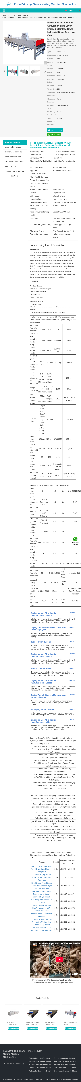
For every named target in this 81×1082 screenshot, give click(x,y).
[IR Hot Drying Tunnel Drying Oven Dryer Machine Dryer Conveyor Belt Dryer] (51, 1013)
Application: (51, 55)
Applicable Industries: (51, 94)
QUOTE (72, 613)
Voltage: (50, 68)
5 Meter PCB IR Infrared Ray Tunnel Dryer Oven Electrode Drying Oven (41, 869)
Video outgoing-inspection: (51, 121)
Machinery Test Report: (51, 113)
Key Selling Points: (51, 80)
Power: (49, 72)
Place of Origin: (50, 63)
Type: (49, 52)
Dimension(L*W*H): (52, 75)
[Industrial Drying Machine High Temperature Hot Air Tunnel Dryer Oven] (32, 1013)
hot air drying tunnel (18, 15)
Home (5, 15)
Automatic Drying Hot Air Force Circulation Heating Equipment (41, 877)
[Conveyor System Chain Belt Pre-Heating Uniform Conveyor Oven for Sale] (13, 1013)
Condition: (51, 58)
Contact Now (13, 1029)
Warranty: (50, 85)
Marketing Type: (51, 107)
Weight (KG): (52, 89)
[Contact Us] (76, 541)
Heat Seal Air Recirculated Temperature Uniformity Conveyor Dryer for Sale (41, 894)
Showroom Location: (51, 100)
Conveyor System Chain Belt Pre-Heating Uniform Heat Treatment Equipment (41, 922)
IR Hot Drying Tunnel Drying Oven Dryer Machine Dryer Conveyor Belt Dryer (41, 885)
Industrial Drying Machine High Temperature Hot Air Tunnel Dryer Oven (41, 908)
